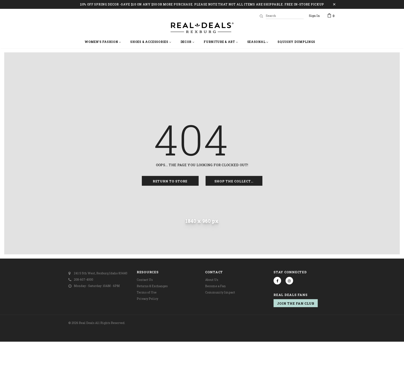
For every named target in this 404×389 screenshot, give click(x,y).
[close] (334, 4)
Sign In (314, 16)
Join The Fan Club (295, 303)
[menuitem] (103, 42)
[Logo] (202, 28)
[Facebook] (277, 280)
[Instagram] (289, 280)
